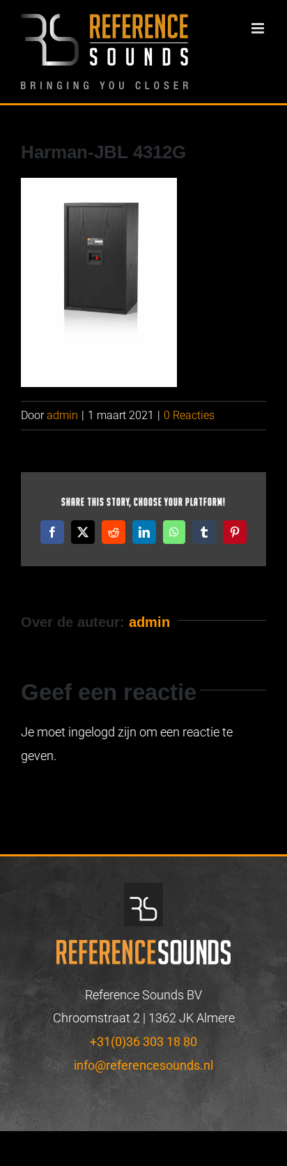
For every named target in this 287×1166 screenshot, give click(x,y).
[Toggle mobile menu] (258, 28)
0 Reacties (189, 415)
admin (62, 415)
